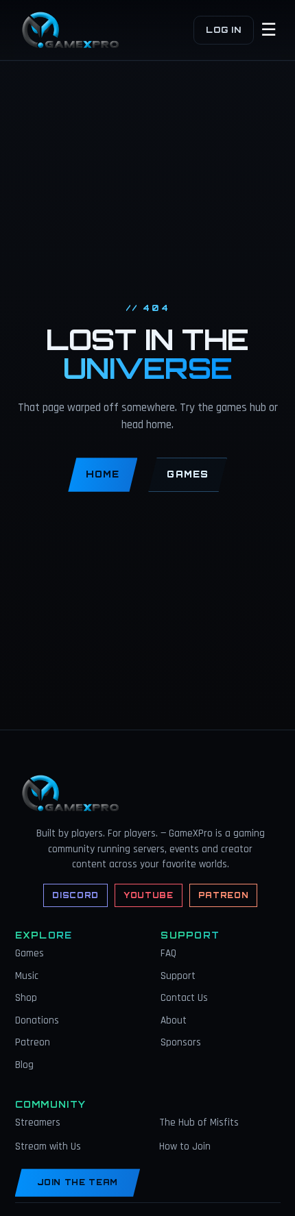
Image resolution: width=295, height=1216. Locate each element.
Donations (37, 1020)
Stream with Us (48, 1146)
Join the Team (78, 1182)
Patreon (223, 895)
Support (178, 975)
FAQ (168, 953)
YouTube (148, 895)
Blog (24, 1064)
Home (102, 474)
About (174, 1020)
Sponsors (181, 1042)
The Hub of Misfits (199, 1122)
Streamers (37, 1122)
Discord (75, 895)
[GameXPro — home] (74, 30)
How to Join (185, 1146)
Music (26, 975)
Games (187, 474)
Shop (26, 997)
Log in (223, 30)
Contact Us (184, 997)
